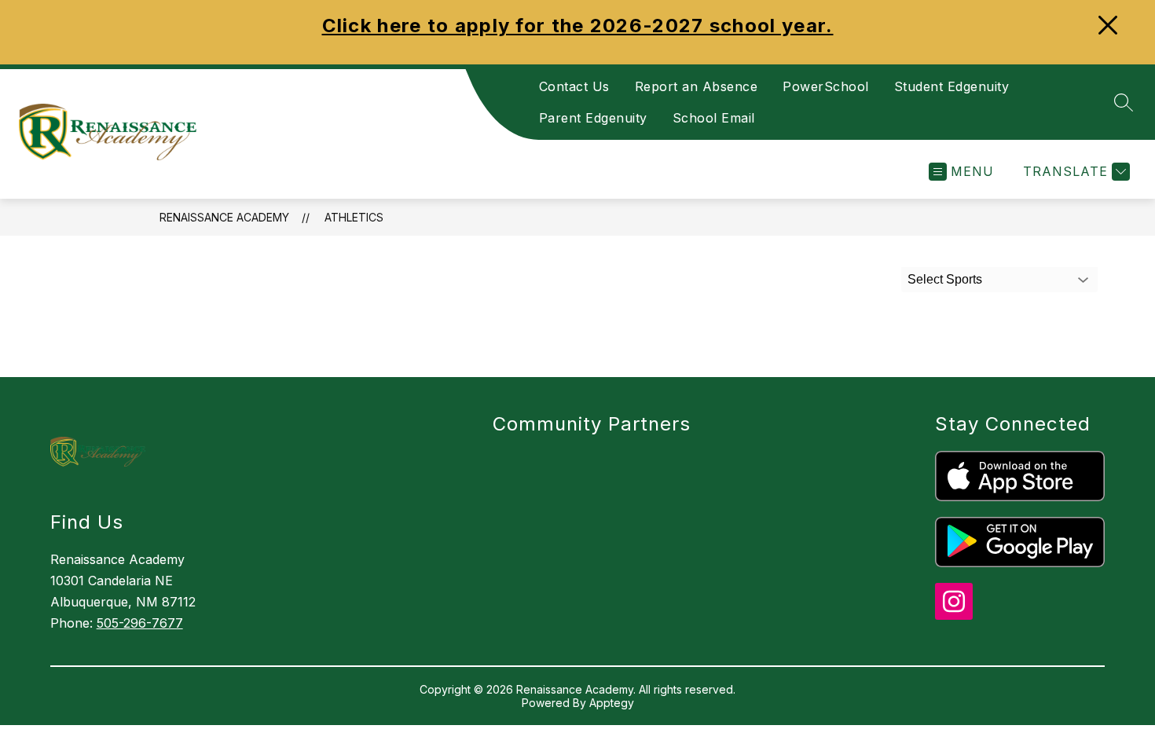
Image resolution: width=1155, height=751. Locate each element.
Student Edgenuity (952, 86)
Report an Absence (696, 86)
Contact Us (574, 86)
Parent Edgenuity (593, 118)
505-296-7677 (140, 623)
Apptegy (611, 702)
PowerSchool (826, 86)
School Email (714, 118)
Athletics (353, 217)
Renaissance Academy (224, 217)
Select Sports (945, 279)
